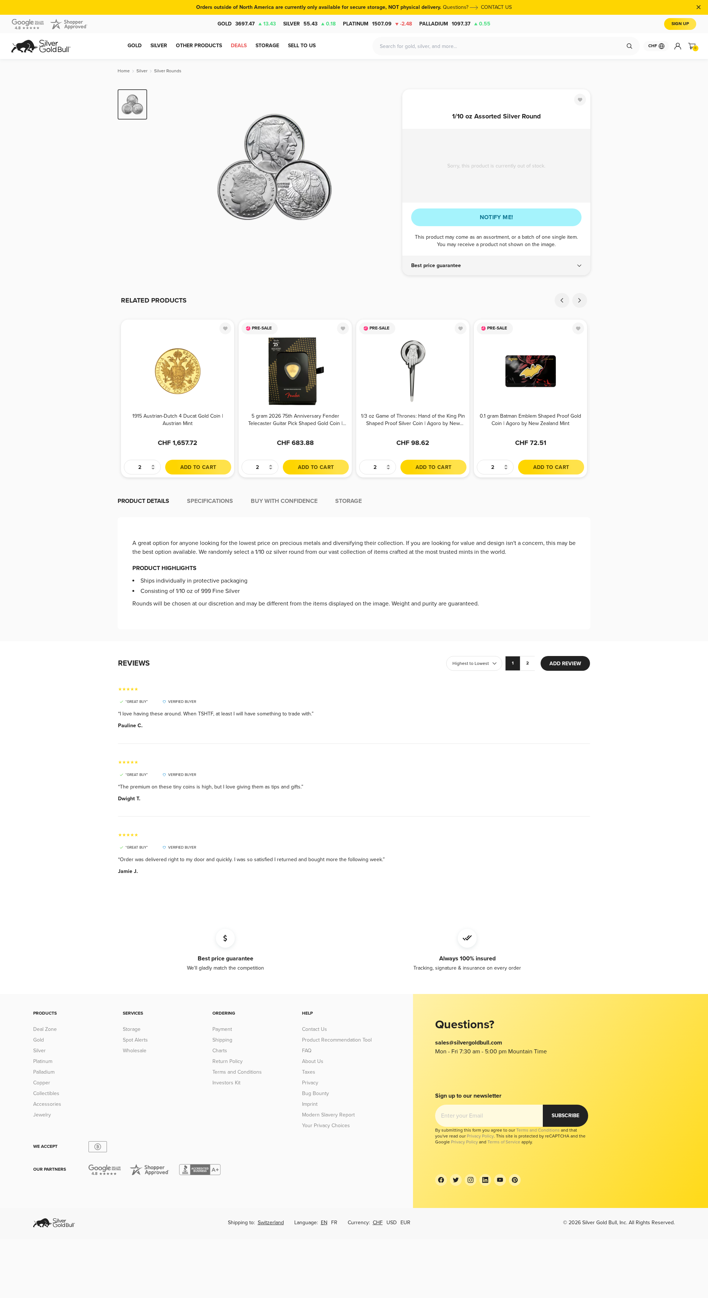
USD (391, 1222)
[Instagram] (470, 1180)
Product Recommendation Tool (337, 1040)
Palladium (454, 24)
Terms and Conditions (237, 1072)
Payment (222, 1029)
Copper (41, 1083)
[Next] (385, 167)
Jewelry (42, 1115)
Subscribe (565, 1115)
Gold (247, 24)
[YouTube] (500, 1180)
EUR (405, 1222)
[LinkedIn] (485, 1180)
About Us (312, 1061)
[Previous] (164, 167)
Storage (131, 1029)
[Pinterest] (515, 1180)
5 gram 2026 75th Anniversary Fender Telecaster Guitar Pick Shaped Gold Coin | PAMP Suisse (295, 420)
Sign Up (680, 24)
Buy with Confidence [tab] (284, 501)
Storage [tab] (348, 501)
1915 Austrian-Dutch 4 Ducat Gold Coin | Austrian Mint (177, 420)
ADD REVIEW (565, 663)
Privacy (310, 1083)
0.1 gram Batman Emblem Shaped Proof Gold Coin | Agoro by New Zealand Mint (530, 420)
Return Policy (227, 1061)
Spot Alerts (135, 1040)
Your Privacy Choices (326, 1125)
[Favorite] (580, 100)
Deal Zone (45, 1029)
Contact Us (314, 1029)
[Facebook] (441, 1180)
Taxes (308, 1072)
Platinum (377, 24)
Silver (309, 24)
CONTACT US (496, 7)
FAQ (307, 1050)
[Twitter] (456, 1180)
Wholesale (134, 1050)
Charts (219, 1050)
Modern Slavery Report (328, 1115)
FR (334, 1222)
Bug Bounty (315, 1093)
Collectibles (46, 1093)
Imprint (309, 1104)
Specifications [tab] (210, 501)
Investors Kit (226, 1083)
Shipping (222, 1040)
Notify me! (496, 217)
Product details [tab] (143, 501)
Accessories (47, 1104)
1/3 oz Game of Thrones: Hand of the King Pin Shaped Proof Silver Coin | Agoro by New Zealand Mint (413, 420)
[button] (496, 265)
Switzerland (271, 1222)
